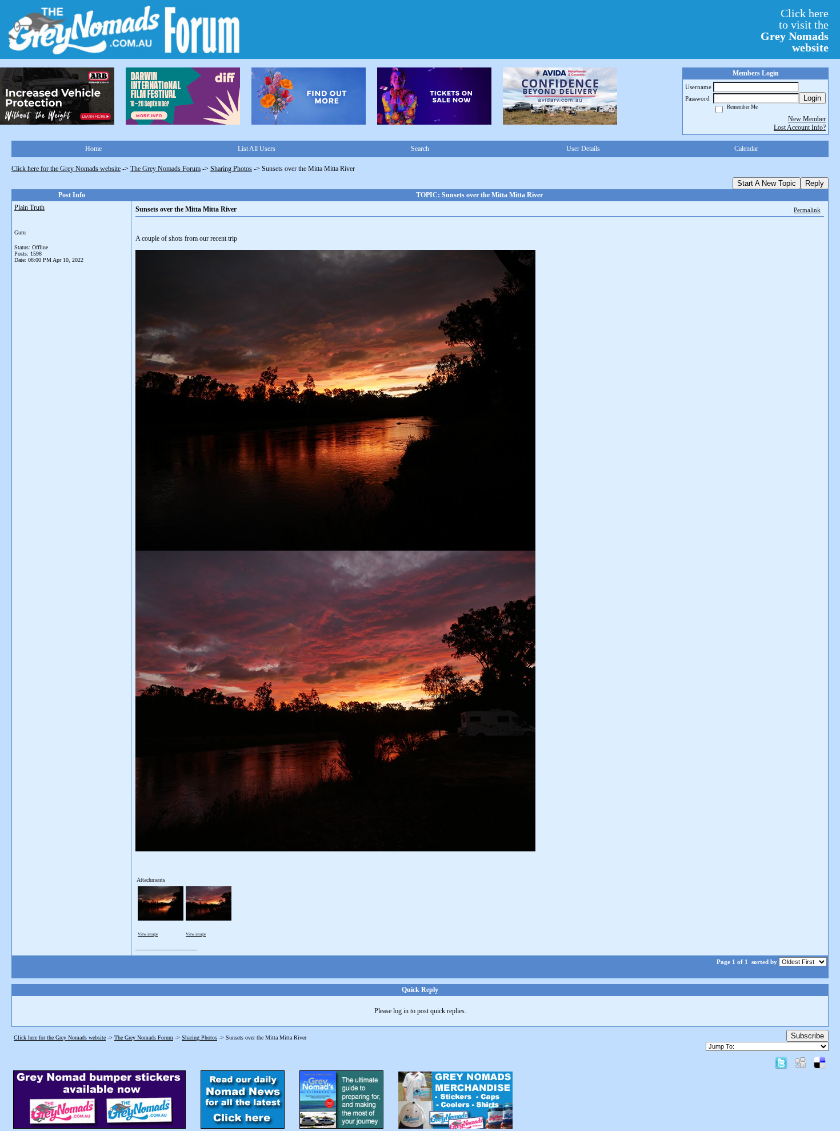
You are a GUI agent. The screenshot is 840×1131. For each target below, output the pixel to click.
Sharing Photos (231, 169)
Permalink (807, 209)
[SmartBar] (57, 96)
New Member (807, 119)
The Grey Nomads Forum (165, 169)
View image (148, 934)
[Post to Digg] (800, 1062)
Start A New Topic (766, 183)
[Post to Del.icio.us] (820, 1062)
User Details (583, 149)
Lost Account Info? (800, 128)
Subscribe (807, 1036)
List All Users (256, 149)
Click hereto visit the (795, 30)
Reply (814, 183)
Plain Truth (29, 208)
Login (812, 98)
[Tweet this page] (781, 1062)
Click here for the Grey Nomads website (66, 169)
